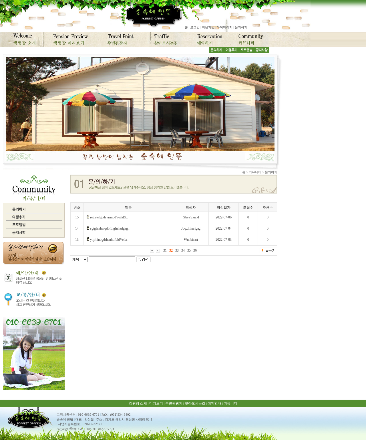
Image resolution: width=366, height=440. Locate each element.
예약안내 (214, 403)
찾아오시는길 (195, 403)
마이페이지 (224, 27)
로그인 (195, 27)
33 (177, 250)
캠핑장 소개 (138, 403)
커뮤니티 (230, 403)
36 (195, 250)
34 (183, 250)
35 (189, 250)
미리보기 (156, 403)
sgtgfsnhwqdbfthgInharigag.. (110, 228)
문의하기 (241, 27)
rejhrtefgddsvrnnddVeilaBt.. (109, 217)
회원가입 (208, 27)
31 (165, 250)
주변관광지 (173, 403)
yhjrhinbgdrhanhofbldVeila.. (109, 240)
